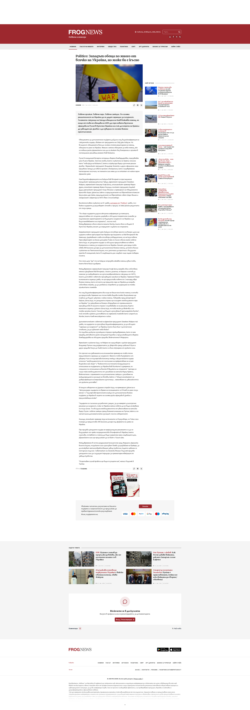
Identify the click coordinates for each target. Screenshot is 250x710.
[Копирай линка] (134, 105)
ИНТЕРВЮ (116, 663)
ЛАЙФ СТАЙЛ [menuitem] (175, 46)
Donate (145, 506)
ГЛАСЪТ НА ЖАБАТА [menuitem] (86, 46)
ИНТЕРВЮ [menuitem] (100, 46)
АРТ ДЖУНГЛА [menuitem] (144, 46)
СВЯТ (142, 663)
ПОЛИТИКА (134, 663)
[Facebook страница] (173, 37)
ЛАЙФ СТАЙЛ (177, 663)
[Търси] (179, 31)
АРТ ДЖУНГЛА (150, 663)
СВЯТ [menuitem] (133, 46)
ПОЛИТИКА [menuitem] (124, 46)
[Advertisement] (125, 12)
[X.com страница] (176, 37)
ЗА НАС (137, 670)
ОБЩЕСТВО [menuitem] (112, 46)
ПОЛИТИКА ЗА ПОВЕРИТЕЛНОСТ (170, 670)
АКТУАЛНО (125, 663)
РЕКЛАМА (154, 670)
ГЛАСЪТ (108, 663)
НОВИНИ (78, 105)
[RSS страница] (180, 37)
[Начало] (170, 37)
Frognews (84, 469)
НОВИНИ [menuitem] (73, 46)
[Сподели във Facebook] (137, 105)
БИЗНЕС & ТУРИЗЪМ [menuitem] (160, 46)
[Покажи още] (125, 705)
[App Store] (175, 650)
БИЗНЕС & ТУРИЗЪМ (164, 663)
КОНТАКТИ (145, 670)
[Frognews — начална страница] (80, 649)
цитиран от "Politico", (118, 203)
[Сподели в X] (141, 105)
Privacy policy (138, 679)
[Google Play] (163, 650)
